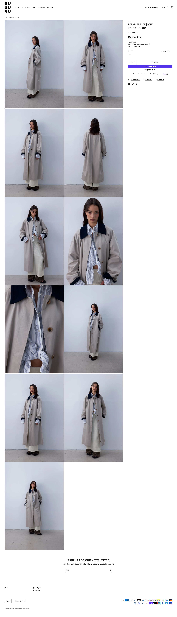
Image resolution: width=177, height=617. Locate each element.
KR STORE (50, 7)
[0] (171, 7)
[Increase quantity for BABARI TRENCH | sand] (134, 62)
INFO (34, 7)
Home (6, 17)
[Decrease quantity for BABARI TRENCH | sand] (129, 62)
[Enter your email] (110, 570)
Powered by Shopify (25, 608)
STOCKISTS (41, 7)
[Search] (168, 7)
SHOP (16, 7)
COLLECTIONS (26, 7)
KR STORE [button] (8, 588)
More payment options (150, 70)
